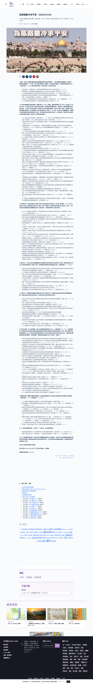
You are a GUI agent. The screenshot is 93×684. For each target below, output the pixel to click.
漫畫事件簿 (29, 537)
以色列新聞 (57, 529)
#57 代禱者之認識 (34, 504)
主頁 (27, 4)
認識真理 (52, 4)
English (25, 529)
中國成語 (45, 529)
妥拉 (70, 532)
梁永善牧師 (52, 535)
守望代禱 (35, 23)
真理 (51, 538)
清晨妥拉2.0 (23, 538)
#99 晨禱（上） (33, 498)
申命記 (48, 537)
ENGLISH (83, 4)
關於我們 (5, 644)
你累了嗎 (64, 529)
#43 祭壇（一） (33, 508)
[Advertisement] (46, 470)
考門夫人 (61, 538)
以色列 (71, 4)
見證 (37, 541)
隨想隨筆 (38, 4)
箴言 (57, 537)
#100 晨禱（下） (33, 500)
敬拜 (44, 535)
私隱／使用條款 (7, 655)
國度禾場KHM (49, 532)
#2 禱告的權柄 (33, 516)
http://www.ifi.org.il (67, 457)
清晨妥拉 (69, 535)
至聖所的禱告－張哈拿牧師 (29, 491)
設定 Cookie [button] (62, 681)
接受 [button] (68, 681)
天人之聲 (58, 532)
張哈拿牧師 (36, 535)
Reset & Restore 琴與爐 (28, 496)
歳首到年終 (58, 535)
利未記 (27, 532)
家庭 (25, 535)
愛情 (41, 535)
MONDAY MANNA (35, 529)
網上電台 (32, 4)
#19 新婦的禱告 (33, 510)
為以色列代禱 (36, 538)
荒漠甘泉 (70, 538)
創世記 (31, 532)
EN (20, 529)
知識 (54, 537)
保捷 (67, 529)
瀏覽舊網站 (7, 658)
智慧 (48, 535)
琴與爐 (44, 538)
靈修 (48, 540)
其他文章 (24, 589)
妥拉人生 (22, 535)
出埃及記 (22, 532)
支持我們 (77, 4)
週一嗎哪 (42, 541)
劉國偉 (35, 532)
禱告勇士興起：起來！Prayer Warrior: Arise (33, 489)
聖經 (65, 538)
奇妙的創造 (66, 532)
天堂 (62, 532)
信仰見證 (45, 4)
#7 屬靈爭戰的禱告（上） (36, 514)
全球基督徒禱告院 (26, 494)
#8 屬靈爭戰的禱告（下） (36, 512)
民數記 (63, 535)
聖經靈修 (65, 4)
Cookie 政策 (6, 652)
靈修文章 (53, 541)
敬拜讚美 (58, 4)
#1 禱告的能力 (33, 517)
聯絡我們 (5, 650)
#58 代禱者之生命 (34, 502)
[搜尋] (87, 4)
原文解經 (40, 532)
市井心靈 (30, 535)
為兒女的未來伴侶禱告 (28, 487)
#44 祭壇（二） (33, 506)
